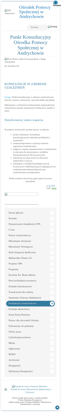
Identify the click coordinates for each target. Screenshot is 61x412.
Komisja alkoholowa (19, 309)
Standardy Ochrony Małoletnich (25, 297)
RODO (12, 354)
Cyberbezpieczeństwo (20, 337)
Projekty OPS (15, 263)
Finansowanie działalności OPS (24, 224)
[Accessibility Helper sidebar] (57, 4)
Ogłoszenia (14, 348)
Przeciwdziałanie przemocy (22, 280)
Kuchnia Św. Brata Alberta (22, 275)
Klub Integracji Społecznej (22, 252)
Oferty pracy (15, 331)
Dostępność (14, 365)
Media (12, 343)
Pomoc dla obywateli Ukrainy (24, 320)
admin (54, 188)
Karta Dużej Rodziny (19, 314)
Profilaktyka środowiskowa (22, 303)
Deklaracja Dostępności (21, 371)
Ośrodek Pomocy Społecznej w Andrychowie (36, 12)
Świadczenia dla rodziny (21, 292)
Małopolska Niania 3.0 (20, 258)
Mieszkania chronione (20, 241)
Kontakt (13, 218)
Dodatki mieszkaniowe (20, 286)
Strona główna (16, 212)
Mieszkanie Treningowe (21, 246)
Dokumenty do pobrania (21, 326)
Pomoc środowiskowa (20, 235)
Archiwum (14, 360)
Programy (14, 269)
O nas (11, 229)
